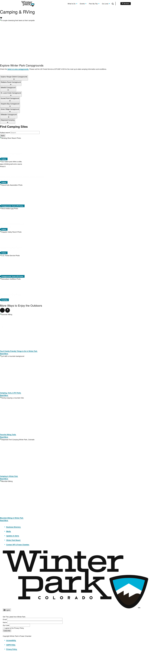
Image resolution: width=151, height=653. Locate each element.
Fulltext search (5, 132)
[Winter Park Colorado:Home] (27, 3)
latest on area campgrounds (18, 69)
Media (8, 531)
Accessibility (11, 640)
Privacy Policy (11, 649)
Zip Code (6, 625)
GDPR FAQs (10, 645)
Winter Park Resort (13, 540)
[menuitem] (72, 3)
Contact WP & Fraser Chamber (17, 544)
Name (5, 622)
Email (5, 619)
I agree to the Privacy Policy (14, 628)
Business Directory (13, 527)
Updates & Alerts (12, 536)
